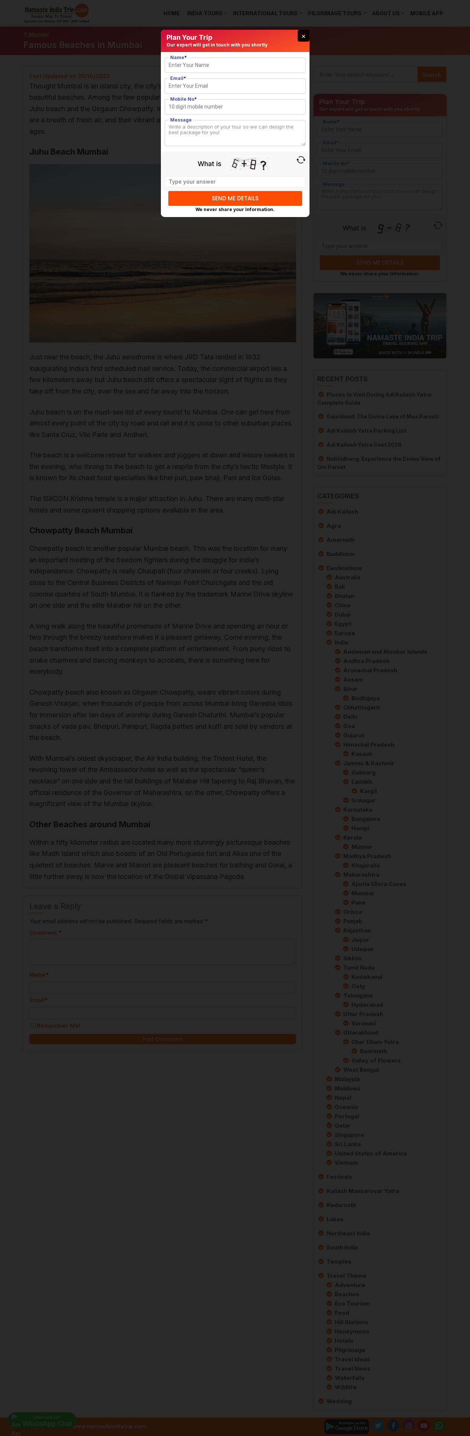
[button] (303, 36)
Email (178, 78)
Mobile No (183, 99)
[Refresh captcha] (301, 159)
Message (181, 120)
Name (178, 57)
